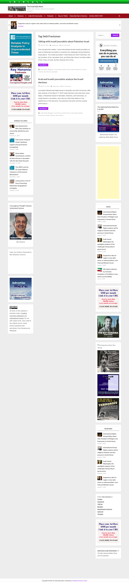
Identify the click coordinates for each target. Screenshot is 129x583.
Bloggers (50, 69)
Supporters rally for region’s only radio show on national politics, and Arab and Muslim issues (48, 23)
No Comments (65, 45)
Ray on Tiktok (63, 16)
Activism (21, 26)
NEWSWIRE (108, 429)
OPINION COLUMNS (20, 121)
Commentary (58, 69)
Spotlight (55, 72)
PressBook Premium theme (79, 580)
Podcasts (50, 16)
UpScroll (100, 512)
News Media (78, 113)
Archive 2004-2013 (96, 16)
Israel (72, 69)
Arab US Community (35, 16)
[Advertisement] (108, 172)
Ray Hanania (47, 72)
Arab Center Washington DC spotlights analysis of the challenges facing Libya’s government (106, 244)
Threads (100, 514)
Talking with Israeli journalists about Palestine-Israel (63, 41)
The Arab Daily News (35, 6)
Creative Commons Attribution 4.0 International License (18, 315)
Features (21, 16)
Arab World (43, 69)
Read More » (43, 65)
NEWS (108, 207)
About (11, 16)
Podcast (40, 72)
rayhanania (55, 45)
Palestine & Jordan (80, 69)
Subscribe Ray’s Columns (78, 16)
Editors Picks (66, 69)
